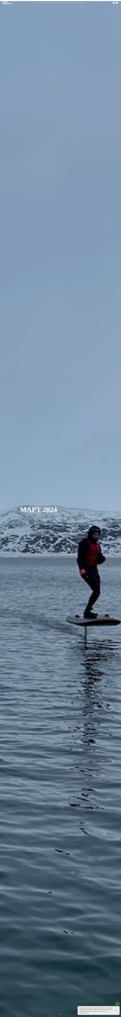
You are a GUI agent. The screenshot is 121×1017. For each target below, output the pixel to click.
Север (46, 2)
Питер (77, 2)
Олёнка (55, 2)
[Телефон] (117, 3)
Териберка (66, 2)
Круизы (60, 2)
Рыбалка (50, 2)
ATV (38, 2)
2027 (42, 2)
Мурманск (72, 2)
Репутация (82, 2)
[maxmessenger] (114, 3)
